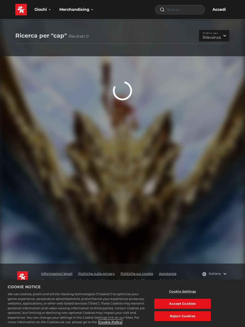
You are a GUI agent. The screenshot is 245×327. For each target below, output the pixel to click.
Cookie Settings (182, 291)
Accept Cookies (182, 303)
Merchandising (74, 9)
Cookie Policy (110, 322)
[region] (122, 303)
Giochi (40, 9)
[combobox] (180, 9)
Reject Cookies (182, 316)
